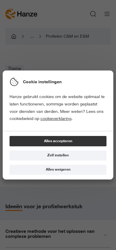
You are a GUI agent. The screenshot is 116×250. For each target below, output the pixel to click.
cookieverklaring (55, 118)
